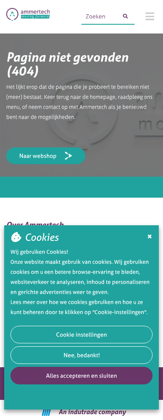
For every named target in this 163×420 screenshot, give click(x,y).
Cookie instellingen (81, 334)
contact (51, 107)
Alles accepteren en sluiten (81, 375)
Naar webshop (37, 156)
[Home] (28, 16)
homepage (102, 96)
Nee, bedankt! (82, 355)
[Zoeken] (125, 16)
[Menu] (150, 16)
